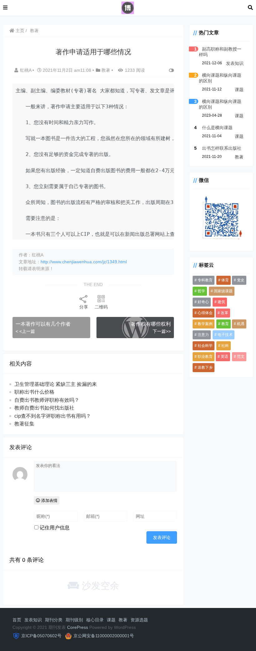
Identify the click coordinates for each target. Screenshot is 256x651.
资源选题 (139, 619)
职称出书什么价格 (34, 392)
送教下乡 (205, 367)
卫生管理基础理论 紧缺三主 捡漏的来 (55, 384)
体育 (225, 280)
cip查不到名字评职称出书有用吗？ (52, 416)
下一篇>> (162, 331)
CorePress (77, 627)
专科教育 (205, 280)
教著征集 (24, 423)
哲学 (201, 291)
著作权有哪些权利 (151, 324)
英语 (224, 356)
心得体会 (205, 313)
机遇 (240, 324)
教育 (225, 324)
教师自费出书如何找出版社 (44, 408)
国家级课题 (223, 291)
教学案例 (205, 324)
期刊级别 (74, 619)
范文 (240, 356)
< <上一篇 (25, 331)
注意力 (203, 335)
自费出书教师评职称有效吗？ (46, 400)
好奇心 (203, 302)
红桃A (26, 70)
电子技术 (225, 335)
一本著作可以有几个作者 (43, 324)
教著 (34, 30)
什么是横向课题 (217, 127)
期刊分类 (53, 619)
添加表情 (48, 500)
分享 (83, 306)
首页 (16, 619)
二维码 (101, 306)
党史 (240, 280)
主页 (19, 30)
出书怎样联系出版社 (221, 148)
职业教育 (205, 356)
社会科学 (205, 345)
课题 (239, 89)
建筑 (221, 302)
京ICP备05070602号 (41, 635)
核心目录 (95, 619)
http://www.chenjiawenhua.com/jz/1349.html (84, 261)
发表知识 (235, 63)
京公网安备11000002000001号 (103, 635)
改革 (224, 313)
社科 (225, 345)
